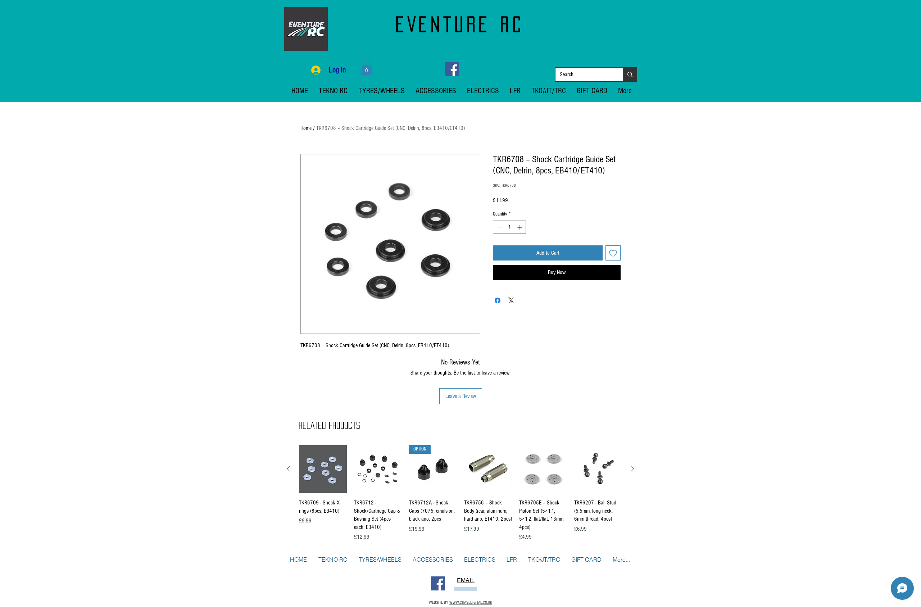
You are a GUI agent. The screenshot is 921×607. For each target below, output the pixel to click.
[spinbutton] (509, 227)
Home (306, 128)
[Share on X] (511, 300)
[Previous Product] (288, 469)
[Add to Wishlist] (613, 253)
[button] (366, 67)
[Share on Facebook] (497, 300)
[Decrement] (498, 227)
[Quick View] (323, 469)
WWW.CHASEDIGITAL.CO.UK (470, 602)
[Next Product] (632, 469)
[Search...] (630, 74)
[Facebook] (452, 69)
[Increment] (520, 227)
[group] (460, 493)
